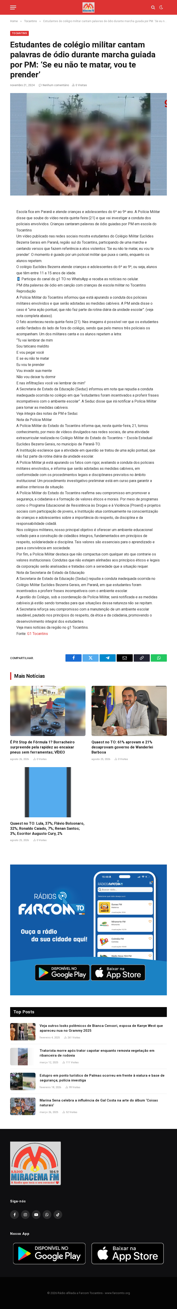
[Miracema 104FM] (88, 7)
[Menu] (13, 7)
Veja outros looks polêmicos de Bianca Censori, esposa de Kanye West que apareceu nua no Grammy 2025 (101, 1028)
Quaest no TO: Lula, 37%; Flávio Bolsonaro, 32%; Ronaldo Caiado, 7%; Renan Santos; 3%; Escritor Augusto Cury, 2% (47, 828)
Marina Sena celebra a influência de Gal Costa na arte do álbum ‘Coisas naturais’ (99, 1102)
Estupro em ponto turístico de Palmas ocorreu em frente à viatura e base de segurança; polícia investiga (102, 1077)
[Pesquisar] (153, 7)
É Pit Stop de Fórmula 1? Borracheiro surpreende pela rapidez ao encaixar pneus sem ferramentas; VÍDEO (42, 747)
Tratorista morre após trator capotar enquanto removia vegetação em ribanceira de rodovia (97, 1053)
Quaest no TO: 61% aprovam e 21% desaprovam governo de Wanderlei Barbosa (122, 747)
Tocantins (19, 33)
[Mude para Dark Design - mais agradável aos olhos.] (160, 7)
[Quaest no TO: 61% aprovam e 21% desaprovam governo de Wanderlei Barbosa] (129, 711)
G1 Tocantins (37, 633)
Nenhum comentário (56, 85)
